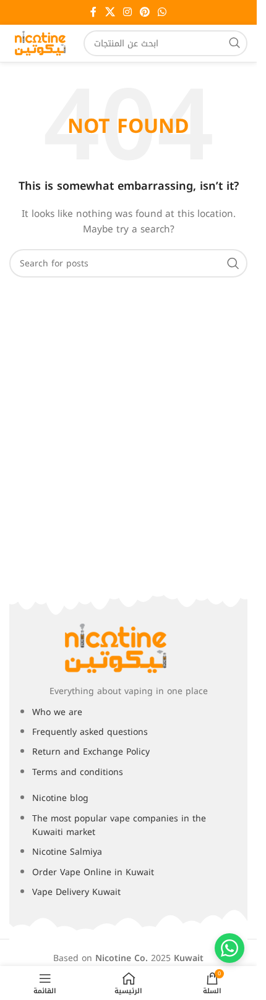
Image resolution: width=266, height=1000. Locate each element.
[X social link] (110, 12)
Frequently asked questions (90, 732)
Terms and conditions (77, 772)
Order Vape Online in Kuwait (93, 872)
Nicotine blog (60, 798)
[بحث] (234, 43)
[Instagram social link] (127, 12)
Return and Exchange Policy (91, 752)
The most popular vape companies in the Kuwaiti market (119, 825)
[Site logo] (40, 43)
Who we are (57, 712)
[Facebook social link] (93, 12)
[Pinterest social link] (145, 12)
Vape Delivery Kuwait (76, 892)
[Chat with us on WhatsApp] (229, 948)
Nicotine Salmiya (67, 852)
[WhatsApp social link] (162, 12)
